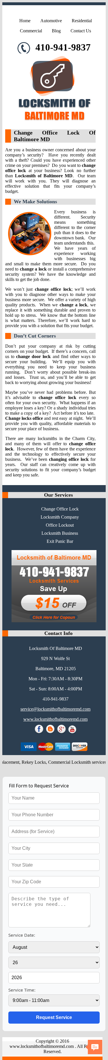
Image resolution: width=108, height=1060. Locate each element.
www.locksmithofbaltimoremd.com (55, 719)
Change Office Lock (60, 508)
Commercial (31, 30)
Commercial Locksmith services (72, 762)
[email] (55, 709)
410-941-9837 (62, 47)
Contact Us (81, 30)
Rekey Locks (28, 762)
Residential (82, 20)
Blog (56, 30)
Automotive (51, 20)
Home (25, 20)
